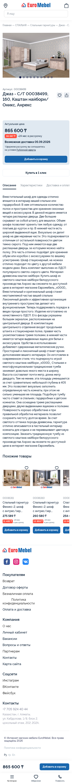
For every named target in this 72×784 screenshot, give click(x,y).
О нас (7, 626)
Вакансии (10, 639)
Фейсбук (9, 693)
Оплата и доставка (17, 609)
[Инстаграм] (16, 565)
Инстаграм (11, 680)
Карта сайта (12, 664)
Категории (12, 781)
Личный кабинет (15, 632)
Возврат (9, 581)
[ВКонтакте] (25, 565)
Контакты (10, 657)
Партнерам (11, 651)
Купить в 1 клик (36, 172)
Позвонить (59, 781)
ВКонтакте (11, 687)
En (13, 754)
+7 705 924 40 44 (15, 709)
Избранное (36, 781)
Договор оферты (15, 587)
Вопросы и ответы (16, 645)
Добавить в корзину (36, 159)
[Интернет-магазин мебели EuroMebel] (36, 6)
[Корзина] (66, 6)
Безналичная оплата (18, 594)
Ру (5, 754)
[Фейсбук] (7, 565)
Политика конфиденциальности (19, 601)
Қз (9, 754)
